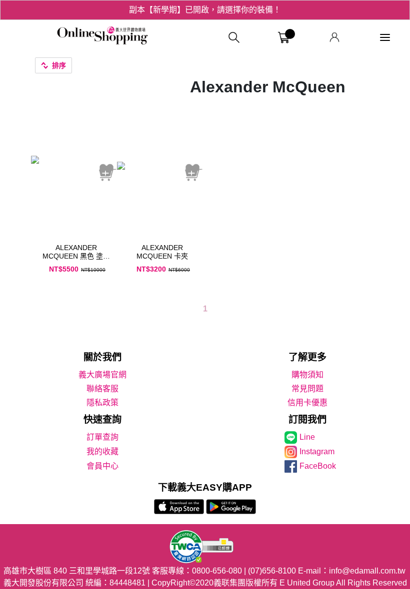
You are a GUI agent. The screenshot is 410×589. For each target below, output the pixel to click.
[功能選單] (385, 37)
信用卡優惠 (308, 402)
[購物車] (284, 37)
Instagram (317, 451)
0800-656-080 (217, 571)
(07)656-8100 (272, 571)
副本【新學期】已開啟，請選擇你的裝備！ (205, 9)
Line (307, 437)
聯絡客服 (102, 388)
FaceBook (318, 466)
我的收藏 (102, 451)
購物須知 (308, 374)
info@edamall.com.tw (367, 571)
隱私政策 (102, 402)
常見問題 (308, 388)
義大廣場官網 (102, 374)
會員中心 (102, 466)
